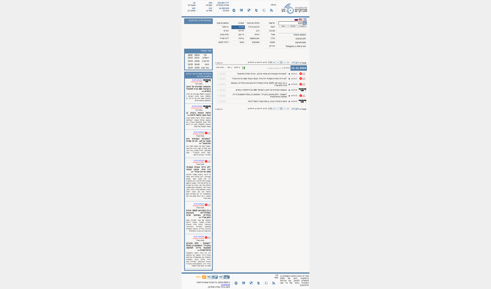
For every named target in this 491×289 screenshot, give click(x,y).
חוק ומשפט (254, 38)
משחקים (255, 42)
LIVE (270, 62)
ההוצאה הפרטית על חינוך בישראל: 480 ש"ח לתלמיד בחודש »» (198, 89)
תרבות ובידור (253, 27)
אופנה (272, 42)
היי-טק (241, 34)
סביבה (272, 31)
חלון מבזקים (301, 39)
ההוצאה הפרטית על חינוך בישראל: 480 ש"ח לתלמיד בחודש (261, 90)
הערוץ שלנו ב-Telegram (296, 46)
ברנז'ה (241, 38)
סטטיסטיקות (300, 42)
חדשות (272, 23)
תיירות (241, 31)
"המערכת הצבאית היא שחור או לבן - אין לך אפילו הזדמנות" (262, 74)
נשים (242, 42)
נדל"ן (273, 38)
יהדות (257, 34)
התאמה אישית (300, 35)
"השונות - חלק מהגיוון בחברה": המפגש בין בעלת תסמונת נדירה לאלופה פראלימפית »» (198, 246)
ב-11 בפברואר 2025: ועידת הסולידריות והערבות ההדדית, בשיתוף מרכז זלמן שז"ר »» (198, 214)
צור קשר (276, 276)
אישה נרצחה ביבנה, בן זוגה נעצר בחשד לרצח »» (198, 114)
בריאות (225, 27)
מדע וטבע (224, 34)
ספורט (241, 23)
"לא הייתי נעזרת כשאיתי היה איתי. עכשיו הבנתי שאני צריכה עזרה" (259, 79)
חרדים (272, 46)
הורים (226, 31)
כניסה (273, 5)
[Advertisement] (261, 54)
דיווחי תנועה (223, 42)
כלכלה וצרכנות (253, 23)
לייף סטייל (224, 38)
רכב (257, 31)
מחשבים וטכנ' (222, 23)
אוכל (273, 34)
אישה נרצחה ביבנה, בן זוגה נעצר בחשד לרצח (267, 101)
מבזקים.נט (225, 285)
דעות (273, 27)
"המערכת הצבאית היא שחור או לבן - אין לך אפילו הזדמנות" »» (198, 141)
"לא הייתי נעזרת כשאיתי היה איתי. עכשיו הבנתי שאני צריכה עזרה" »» (198, 169)
